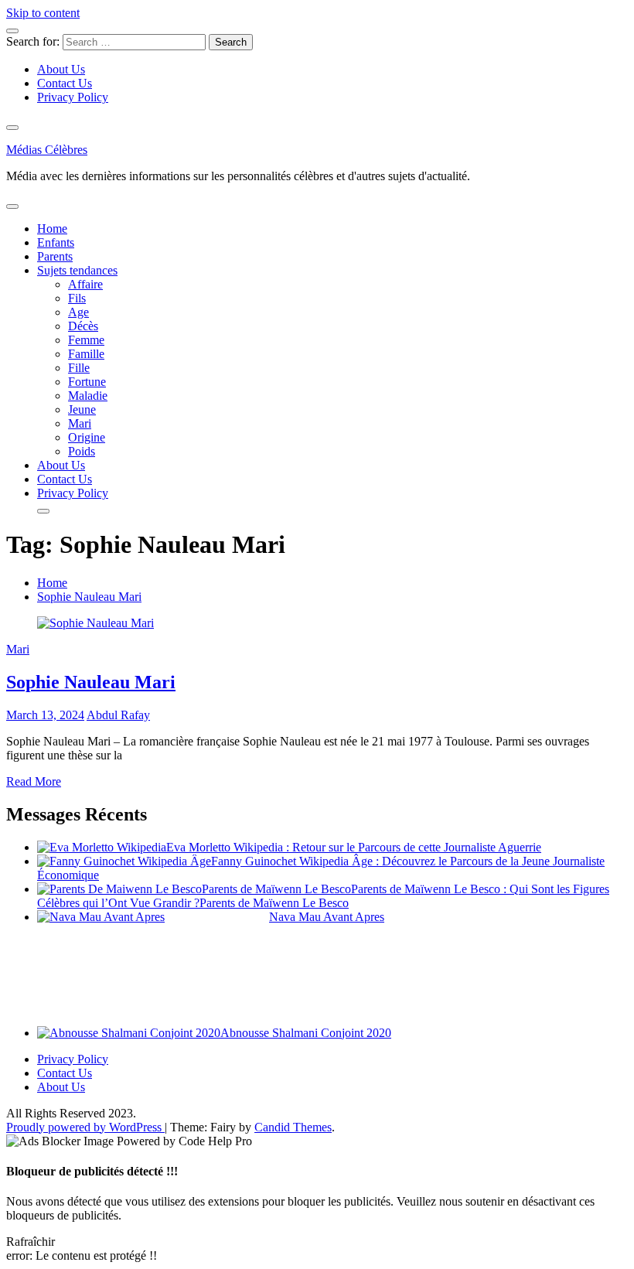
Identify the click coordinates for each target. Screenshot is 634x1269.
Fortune (87, 381)
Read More (33, 781)
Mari (79, 423)
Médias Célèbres (46, 149)
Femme (86, 339)
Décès (83, 326)
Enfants (55, 242)
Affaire (85, 284)
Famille (86, 353)
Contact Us (64, 83)
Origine (86, 437)
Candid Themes (293, 1127)
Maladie (87, 395)
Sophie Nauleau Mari (91, 682)
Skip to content (43, 12)
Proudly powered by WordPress (85, 1127)
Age (78, 312)
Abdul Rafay (118, 714)
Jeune (82, 409)
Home (52, 228)
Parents (55, 256)
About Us (61, 69)
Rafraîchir (30, 1241)
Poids (81, 451)
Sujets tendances (77, 270)
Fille (79, 367)
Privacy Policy (72, 97)
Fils (77, 298)
